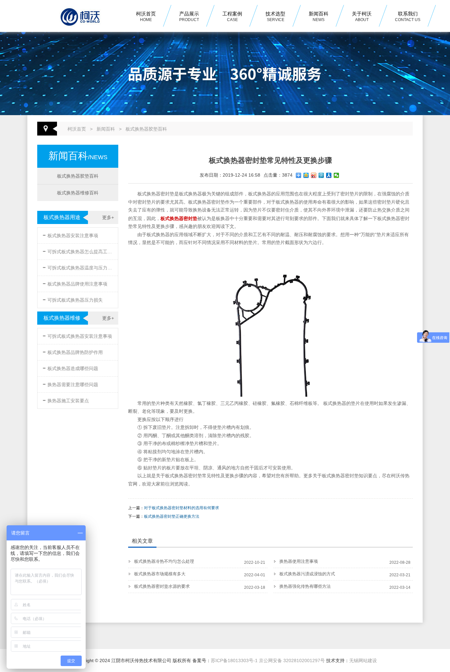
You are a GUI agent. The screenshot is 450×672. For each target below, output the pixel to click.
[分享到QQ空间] (306, 175)
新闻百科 (318, 16)
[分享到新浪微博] (314, 175)
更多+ (108, 217)
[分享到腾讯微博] (321, 175)
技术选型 (275, 16)
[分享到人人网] (329, 175)
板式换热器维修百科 (77, 192)
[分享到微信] (336, 175)
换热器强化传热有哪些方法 (305, 586)
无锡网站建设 (363, 660)
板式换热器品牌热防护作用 (72, 351)
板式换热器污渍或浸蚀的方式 (307, 573)
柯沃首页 (146, 16)
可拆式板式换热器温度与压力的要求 (78, 266)
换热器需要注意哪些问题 (70, 383)
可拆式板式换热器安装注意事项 (77, 335)
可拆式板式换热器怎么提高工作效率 (78, 250)
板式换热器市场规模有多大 (159, 573)
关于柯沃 (362, 16)
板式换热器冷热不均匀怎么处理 (164, 561)
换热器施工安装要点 (65, 399)
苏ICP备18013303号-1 (234, 660)
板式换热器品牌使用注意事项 (74, 282)
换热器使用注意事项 (298, 561)
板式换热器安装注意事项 (70, 234)
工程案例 (232, 16)
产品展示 (189, 16)
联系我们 (407, 16)
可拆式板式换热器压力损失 (72, 299)
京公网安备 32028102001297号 (292, 660)
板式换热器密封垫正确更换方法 (171, 516)
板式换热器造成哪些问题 (70, 367)
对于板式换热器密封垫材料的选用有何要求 (181, 508)
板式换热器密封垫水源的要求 (162, 586)
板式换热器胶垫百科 (146, 129)
